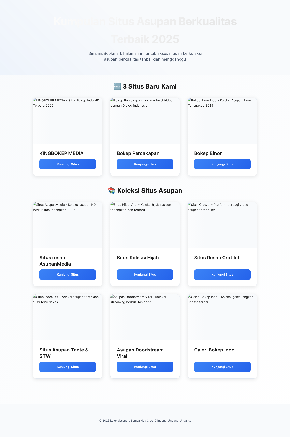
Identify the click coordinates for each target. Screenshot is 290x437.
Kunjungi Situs (68, 164)
